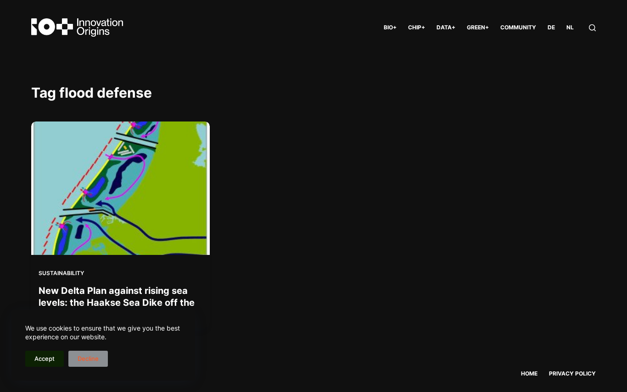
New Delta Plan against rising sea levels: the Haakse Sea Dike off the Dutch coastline (117, 302)
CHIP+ (416, 27)
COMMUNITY (518, 27)
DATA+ (446, 27)
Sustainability (61, 273)
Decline (88, 358)
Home (529, 373)
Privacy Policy (572, 373)
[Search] (592, 27)
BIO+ (390, 27)
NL (570, 27)
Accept (44, 358)
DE (551, 27)
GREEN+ (478, 27)
